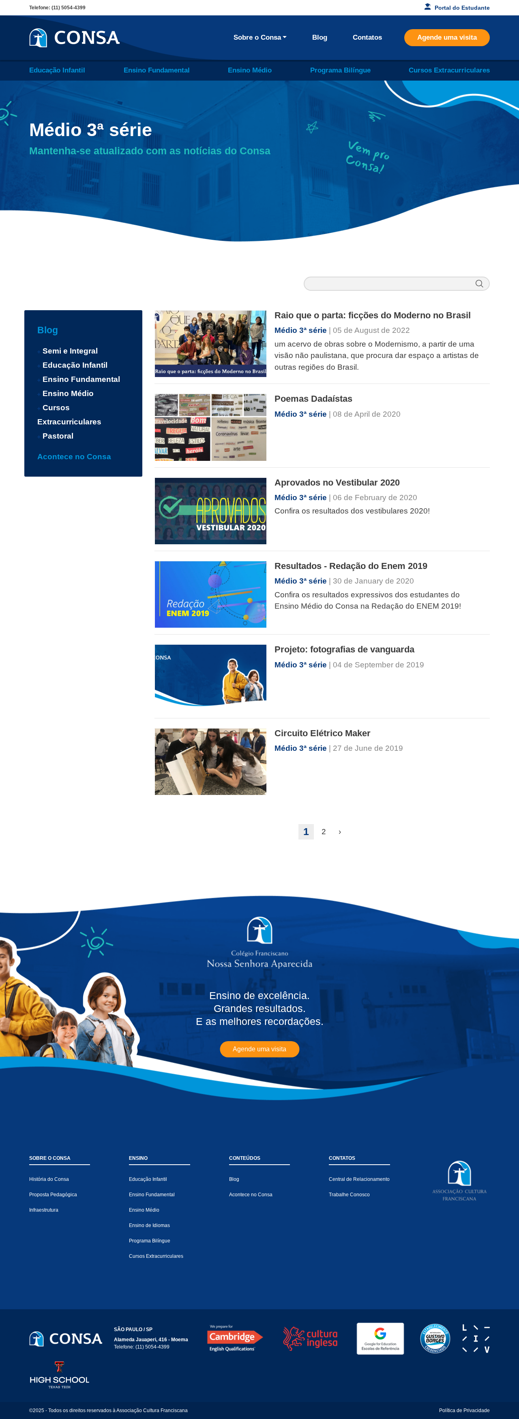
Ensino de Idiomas (149, 1225)
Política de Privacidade (464, 1410)
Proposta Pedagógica (53, 1194)
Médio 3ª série (302, 330)
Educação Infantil (57, 70)
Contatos (367, 37)
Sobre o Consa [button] (257, 37)
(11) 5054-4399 (68, 8)
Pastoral (58, 436)
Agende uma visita (447, 37)
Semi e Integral (70, 351)
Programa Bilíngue (340, 70)
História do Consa (49, 1179)
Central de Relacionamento (359, 1179)
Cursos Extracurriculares (449, 70)
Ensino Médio (250, 70)
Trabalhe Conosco (349, 1194)
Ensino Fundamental (157, 70)
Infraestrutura (43, 1210)
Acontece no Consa (74, 456)
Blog (319, 37)
